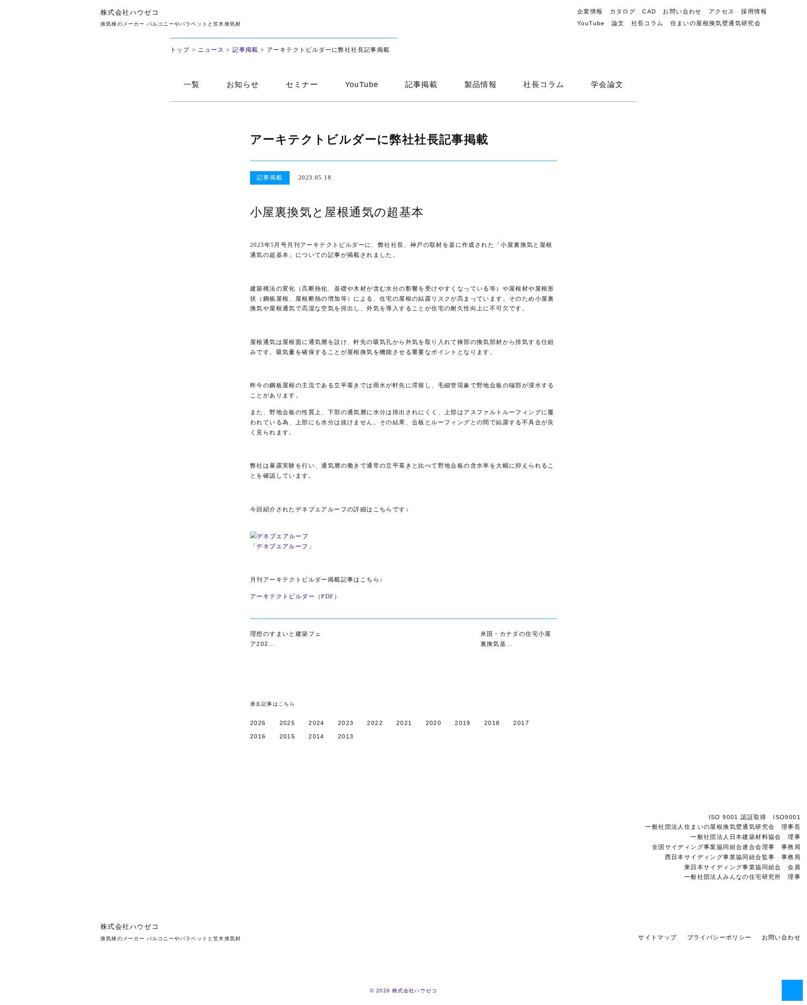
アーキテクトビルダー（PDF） (295, 596)
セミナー (302, 84)
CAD (649, 11)
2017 (521, 722)
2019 (463, 722)
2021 (404, 722)
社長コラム (647, 23)
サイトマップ (657, 937)
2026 (258, 722)
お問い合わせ (682, 11)
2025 (287, 722)
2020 (434, 722)
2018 (492, 722)
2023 (346, 722)
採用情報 (754, 11)
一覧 (192, 84)
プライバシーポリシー (719, 937)
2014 (316, 736)
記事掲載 (245, 50)
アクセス (722, 11)
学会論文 (607, 84)
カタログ (623, 11)
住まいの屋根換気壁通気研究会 (715, 23)
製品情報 (480, 84)
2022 (375, 722)
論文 (618, 23)
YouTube (591, 23)
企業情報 (590, 11)
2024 (316, 722)
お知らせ (243, 84)
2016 (258, 736)
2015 (287, 736)
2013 (346, 736)
